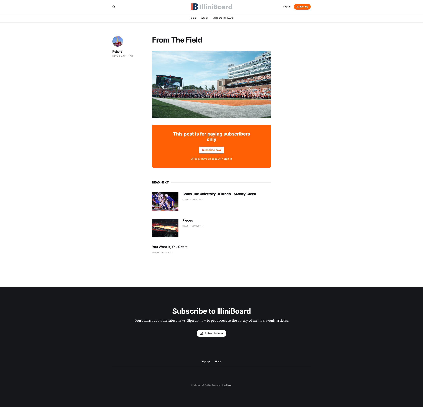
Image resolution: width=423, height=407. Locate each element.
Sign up (206, 361)
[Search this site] (113, 6)
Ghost (228, 385)
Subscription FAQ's (223, 17)
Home (193, 17)
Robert (117, 51)
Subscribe (302, 6)
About (204, 17)
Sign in (286, 6)
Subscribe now (211, 150)
